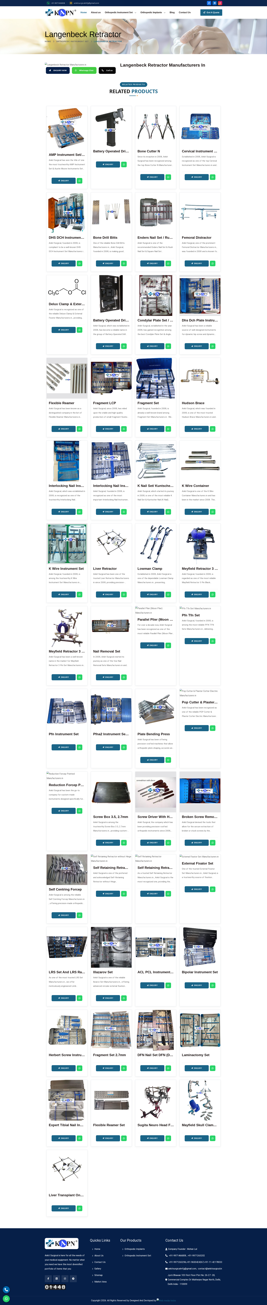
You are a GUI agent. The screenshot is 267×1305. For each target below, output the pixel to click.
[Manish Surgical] (61, 12)
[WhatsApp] (79, 181)
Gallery (97, 1268)
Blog (172, 12)
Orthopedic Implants (151, 12)
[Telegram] (73, 1278)
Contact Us (185, 12)
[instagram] (220, 3)
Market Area (100, 1281)
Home (84, 12)
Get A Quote (212, 12)
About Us (98, 1255)
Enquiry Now (60, 70)
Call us (109, 70)
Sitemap (98, 1275)
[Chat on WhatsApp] (6, 1298)
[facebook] (209, 3)
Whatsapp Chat (86, 70)
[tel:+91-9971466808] (6, 1289)
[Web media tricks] (166, 1300)
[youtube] (64, 1278)
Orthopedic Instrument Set (119, 12)
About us (96, 12)
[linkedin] (214, 3)
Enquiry (65, 181)
